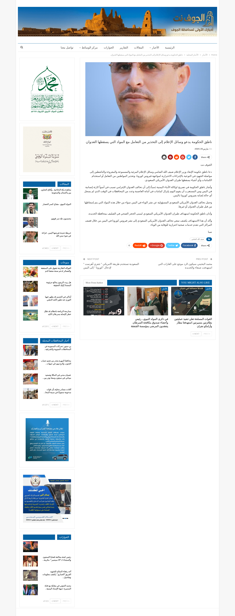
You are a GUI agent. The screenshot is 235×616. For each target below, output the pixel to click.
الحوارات (109, 47)
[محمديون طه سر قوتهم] (30, 222)
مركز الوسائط (90, 47)
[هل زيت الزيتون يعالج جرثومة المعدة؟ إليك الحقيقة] (30, 286)
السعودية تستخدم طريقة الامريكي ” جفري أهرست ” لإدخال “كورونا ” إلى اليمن (111, 265)
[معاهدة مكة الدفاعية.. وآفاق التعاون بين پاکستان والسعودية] (30, 193)
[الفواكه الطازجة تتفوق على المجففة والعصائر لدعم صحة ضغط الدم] (30, 272)
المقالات (138, 47)
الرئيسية (169, 47)
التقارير (124, 47)
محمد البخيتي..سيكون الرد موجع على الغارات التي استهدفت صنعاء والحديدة (185, 265)
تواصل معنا (67, 47)
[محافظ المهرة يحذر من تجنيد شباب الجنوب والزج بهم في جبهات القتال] (30, 364)
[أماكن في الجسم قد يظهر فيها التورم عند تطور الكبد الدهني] (30, 300)
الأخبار (155, 47)
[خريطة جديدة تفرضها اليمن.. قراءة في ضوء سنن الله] (30, 236)
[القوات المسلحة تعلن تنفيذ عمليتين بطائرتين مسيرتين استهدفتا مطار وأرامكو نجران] (191, 301)
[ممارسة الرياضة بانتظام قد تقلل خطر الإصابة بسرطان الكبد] (30, 315)
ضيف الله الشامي (197, 239)
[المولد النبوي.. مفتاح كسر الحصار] (30, 208)
